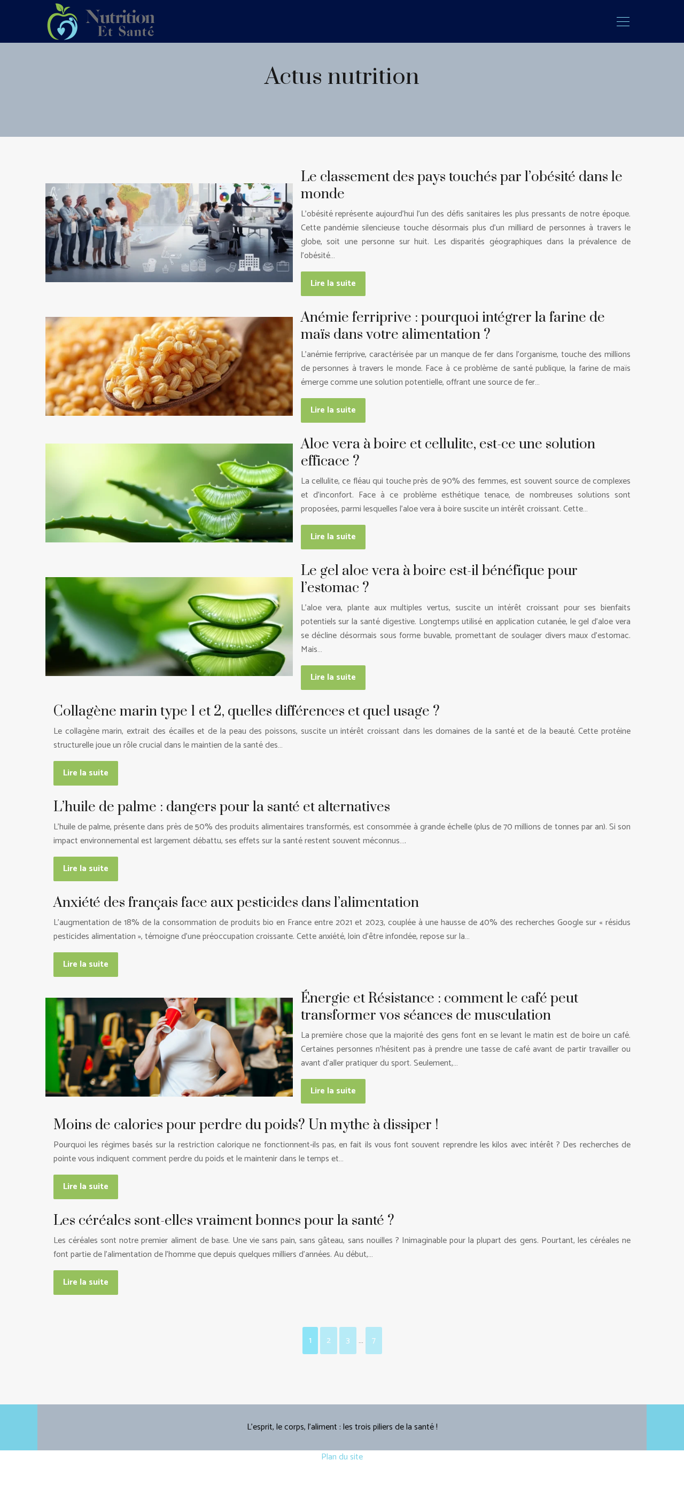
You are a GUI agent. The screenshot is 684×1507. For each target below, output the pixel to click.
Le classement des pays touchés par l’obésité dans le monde (462, 185)
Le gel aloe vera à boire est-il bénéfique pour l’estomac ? (439, 579)
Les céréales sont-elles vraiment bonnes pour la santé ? (223, 1221)
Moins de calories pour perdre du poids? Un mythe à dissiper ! (245, 1125)
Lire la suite (333, 283)
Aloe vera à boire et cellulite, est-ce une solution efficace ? (448, 453)
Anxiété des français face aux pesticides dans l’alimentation (236, 903)
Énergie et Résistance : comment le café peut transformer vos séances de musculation (439, 1007)
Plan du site (342, 1457)
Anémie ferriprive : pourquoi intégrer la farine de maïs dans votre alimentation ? (453, 326)
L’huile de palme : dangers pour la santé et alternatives (221, 807)
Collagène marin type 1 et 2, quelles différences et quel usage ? (246, 711)
